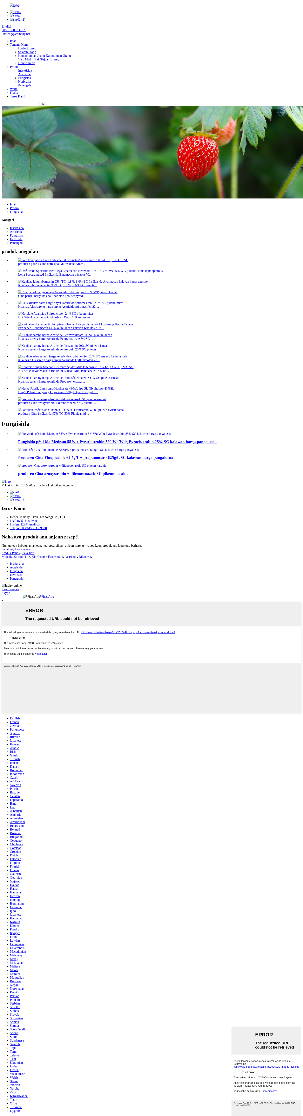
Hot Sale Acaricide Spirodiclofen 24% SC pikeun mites (54, 317)
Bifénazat (85, 556)
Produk (14, 66)
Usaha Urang (26, 48)
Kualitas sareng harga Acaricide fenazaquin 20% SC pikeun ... (58, 349)
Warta (14, 89)
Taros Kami (17, 96)
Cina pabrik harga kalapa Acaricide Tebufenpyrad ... (52, 296)
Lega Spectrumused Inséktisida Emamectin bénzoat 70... (55, 274)
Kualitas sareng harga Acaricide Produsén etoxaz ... (51, 381)
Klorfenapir (39, 556)
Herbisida (24, 81)
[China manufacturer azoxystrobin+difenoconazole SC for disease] (62, 465)
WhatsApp (47, 596)
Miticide (7, 556)
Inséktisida (25, 70)
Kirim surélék (10, 589)
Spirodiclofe (22, 556)
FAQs (14, 92)
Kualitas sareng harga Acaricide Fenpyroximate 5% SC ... (55, 338)
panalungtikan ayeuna (16, 549)
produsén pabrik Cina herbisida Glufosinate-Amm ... (52, 264)
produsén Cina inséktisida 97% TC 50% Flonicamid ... (53, 413)
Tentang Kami (19, 44)
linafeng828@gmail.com (26, 524)
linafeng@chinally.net (24, 520)
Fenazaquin (55, 556)
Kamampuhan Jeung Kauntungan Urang (44, 55)
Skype (6, 593)
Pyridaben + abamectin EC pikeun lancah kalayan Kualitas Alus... (61, 328)
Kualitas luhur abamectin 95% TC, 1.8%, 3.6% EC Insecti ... (57, 285)
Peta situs (28, 553)
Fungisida (24, 78)
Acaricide (24, 74)
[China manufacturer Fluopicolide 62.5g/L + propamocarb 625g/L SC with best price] (79, 449)
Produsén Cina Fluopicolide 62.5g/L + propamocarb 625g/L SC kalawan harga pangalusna (95, 457)
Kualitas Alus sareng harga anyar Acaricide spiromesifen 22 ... (58, 306)
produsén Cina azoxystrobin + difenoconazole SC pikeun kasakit (73, 473)
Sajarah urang (27, 52)
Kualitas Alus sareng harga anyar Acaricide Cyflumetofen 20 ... (59, 360)
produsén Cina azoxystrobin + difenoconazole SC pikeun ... (57, 403)
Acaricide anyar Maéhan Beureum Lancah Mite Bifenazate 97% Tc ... (63, 370)
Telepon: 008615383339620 (28, 528)
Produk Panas (11, 553)
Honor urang (26, 63)
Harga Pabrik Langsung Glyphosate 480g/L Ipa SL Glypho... (58, 392)
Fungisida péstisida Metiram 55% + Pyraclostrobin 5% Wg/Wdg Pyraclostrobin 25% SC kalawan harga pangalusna (117, 442)
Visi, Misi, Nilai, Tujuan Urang (38, 59)
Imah (13, 41)
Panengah (24, 85)
